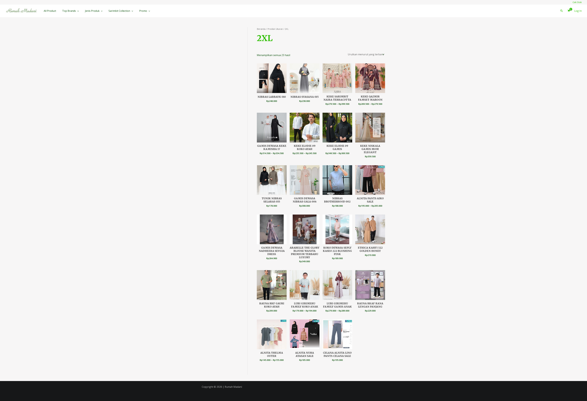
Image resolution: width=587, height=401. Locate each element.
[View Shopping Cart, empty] (568, 11)
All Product (50, 11)
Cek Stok (577, 2)
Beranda (261, 28)
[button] (77, 11)
